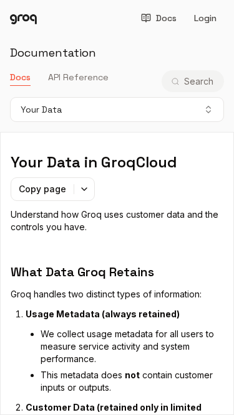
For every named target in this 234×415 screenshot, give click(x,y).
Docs (166, 18)
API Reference (78, 77)
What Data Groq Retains (82, 272)
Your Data (41, 109)
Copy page (42, 189)
